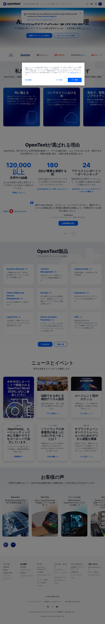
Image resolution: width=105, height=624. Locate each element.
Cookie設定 (28, 79)
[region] (53, 74)
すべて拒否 (59, 80)
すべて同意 (75, 80)
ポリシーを (73, 72)
